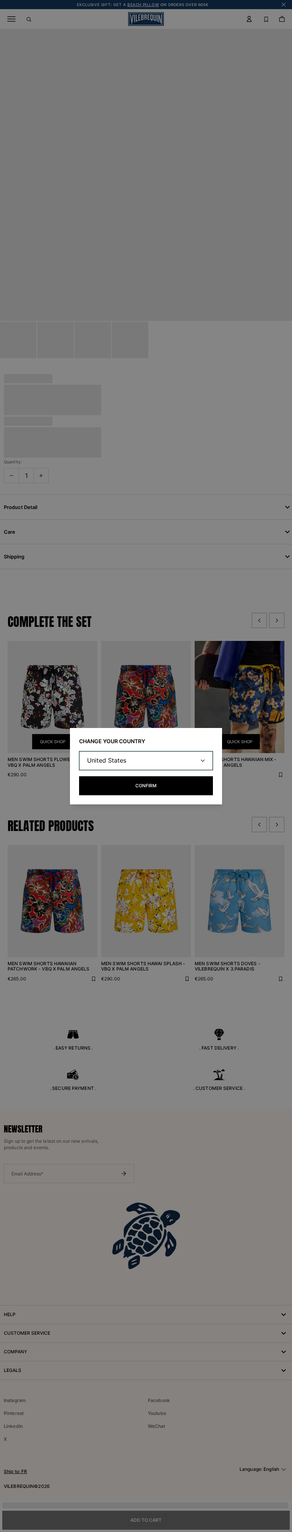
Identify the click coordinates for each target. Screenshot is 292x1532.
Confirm (146, 785)
